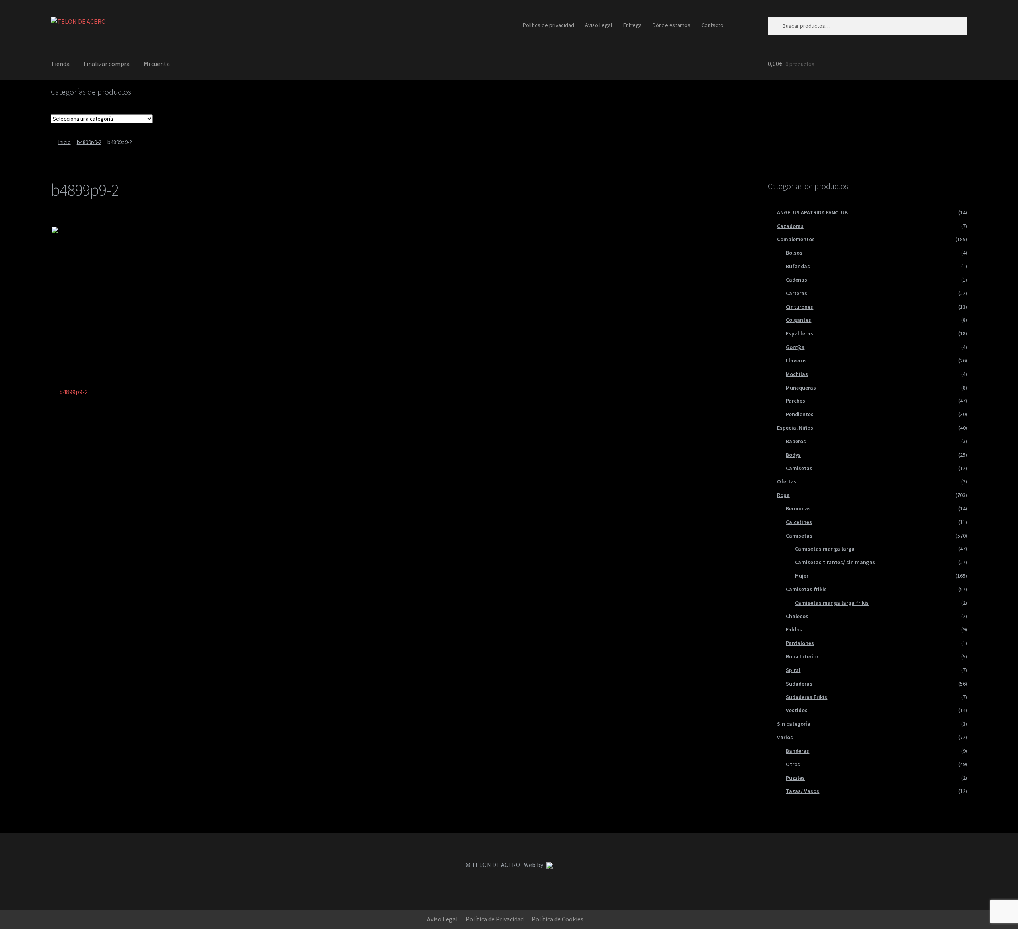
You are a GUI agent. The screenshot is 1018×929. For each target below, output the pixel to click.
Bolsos (794, 252)
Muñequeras (801, 387)
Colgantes (798, 319)
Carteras (796, 293)
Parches (795, 400)
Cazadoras (790, 226)
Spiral (793, 670)
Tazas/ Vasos (802, 791)
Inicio (64, 142)
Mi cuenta (157, 64)
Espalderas (799, 333)
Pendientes (800, 414)
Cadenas (796, 279)
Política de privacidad (548, 25)
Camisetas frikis (806, 589)
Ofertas (787, 481)
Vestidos (797, 710)
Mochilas (797, 374)
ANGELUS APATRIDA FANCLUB (812, 212)
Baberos (796, 441)
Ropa (783, 495)
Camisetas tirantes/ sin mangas (835, 562)
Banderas (797, 750)
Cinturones (799, 306)
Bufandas (798, 266)
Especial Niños (795, 427)
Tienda (60, 64)
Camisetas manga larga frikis (832, 602)
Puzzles (795, 777)
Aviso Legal (598, 25)
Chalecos (797, 616)
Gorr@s (795, 347)
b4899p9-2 (89, 142)
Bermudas (798, 508)
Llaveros (796, 360)
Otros (793, 764)
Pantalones (800, 643)
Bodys (793, 454)
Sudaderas (799, 683)
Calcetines (799, 522)
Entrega (632, 25)
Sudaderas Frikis (806, 697)
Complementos (796, 239)
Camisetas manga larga (825, 548)
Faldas (794, 629)
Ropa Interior (802, 656)
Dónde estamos (671, 25)
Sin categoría (793, 723)
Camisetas (799, 468)
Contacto (712, 25)
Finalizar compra (107, 64)
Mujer (801, 575)
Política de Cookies (557, 919)
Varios (785, 737)
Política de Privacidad (495, 919)
